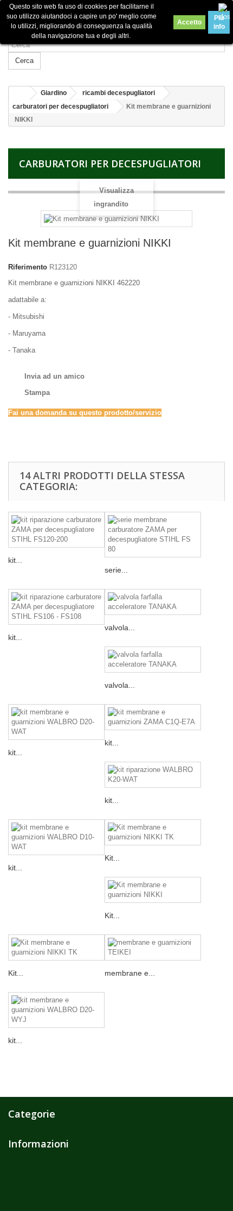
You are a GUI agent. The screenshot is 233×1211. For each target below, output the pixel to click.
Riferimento (27, 267)
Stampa (37, 392)
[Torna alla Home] (19, 93)
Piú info (219, 22)
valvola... (120, 627)
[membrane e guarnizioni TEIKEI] (153, 947)
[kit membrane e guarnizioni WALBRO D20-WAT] (56, 722)
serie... (116, 570)
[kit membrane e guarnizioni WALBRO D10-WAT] (56, 837)
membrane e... (130, 973)
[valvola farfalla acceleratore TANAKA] (153, 602)
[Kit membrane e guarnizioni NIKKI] (153, 890)
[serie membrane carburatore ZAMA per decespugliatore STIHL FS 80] (153, 534)
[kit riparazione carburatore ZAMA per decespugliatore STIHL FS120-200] (56, 530)
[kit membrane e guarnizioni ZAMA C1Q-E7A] (153, 717)
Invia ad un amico (54, 376)
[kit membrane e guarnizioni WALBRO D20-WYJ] (56, 1010)
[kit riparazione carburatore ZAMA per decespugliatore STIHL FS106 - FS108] (56, 607)
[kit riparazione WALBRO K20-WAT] (153, 775)
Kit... (112, 858)
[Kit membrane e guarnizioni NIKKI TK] (153, 832)
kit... (15, 560)
